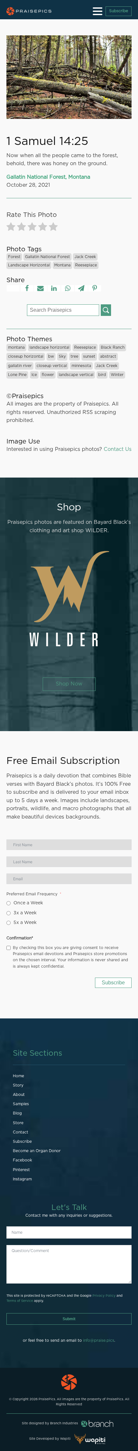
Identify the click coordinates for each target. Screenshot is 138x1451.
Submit (69, 1319)
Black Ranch (113, 347)
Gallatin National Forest (47, 257)
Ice (34, 375)
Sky (62, 356)
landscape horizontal (29, 265)
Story (18, 1085)
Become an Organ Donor (37, 1151)
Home (18, 1076)
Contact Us (118, 449)
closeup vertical (52, 366)
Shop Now (69, 683)
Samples (21, 1104)
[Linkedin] (53, 288)
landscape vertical (76, 375)
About (19, 1095)
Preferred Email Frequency (31, 894)
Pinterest (21, 1170)
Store (18, 1123)
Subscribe (118, 11)
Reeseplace (86, 265)
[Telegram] (81, 288)
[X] (13, 288)
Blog (17, 1113)
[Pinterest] (94, 288)
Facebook (22, 1160)
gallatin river (20, 366)
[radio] (10, 228)
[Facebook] (27, 288)
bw (51, 356)
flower (48, 375)
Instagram (22, 1179)
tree (74, 356)
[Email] (40, 288)
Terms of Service (19, 1301)
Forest (14, 257)
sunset (89, 356)
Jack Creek (85, 257)
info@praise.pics (98, 1340)
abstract (108, 356)
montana (62, 265)
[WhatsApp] (67, 288)
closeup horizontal (25, 356)
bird (102, 375)
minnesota (81, 366)
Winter (117, 375)
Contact (20, 1132)
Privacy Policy (104, 1295)
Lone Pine (17, 375)
